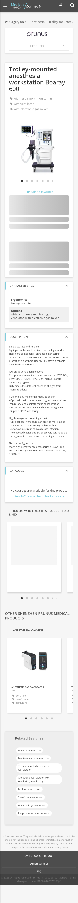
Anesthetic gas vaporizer (32, 805)
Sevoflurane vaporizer (30, 797)
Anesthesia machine (29, 750)
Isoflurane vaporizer (29, 789)
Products (37, 46)
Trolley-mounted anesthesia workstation (33, 767)
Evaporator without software (34, 813)
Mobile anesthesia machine (33, 758)
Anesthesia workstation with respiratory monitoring (33, 779)
